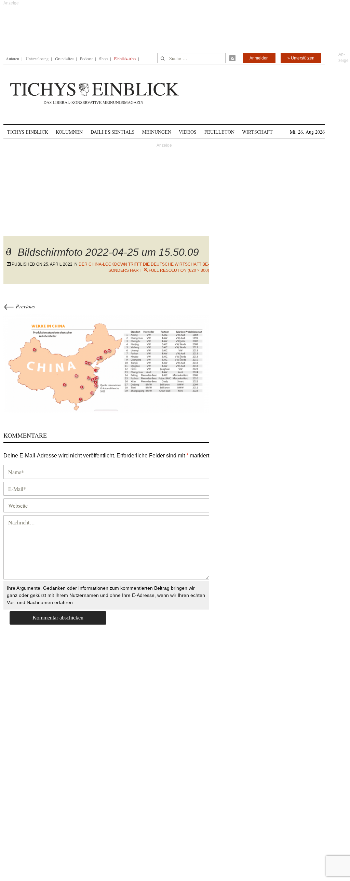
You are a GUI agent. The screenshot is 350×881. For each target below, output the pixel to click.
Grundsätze (64, 58)
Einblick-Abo (125, 58)
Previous (19, 306)
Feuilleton (219, 132)
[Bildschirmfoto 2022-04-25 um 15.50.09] (106, 362)
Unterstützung (37, 58)
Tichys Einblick (27, 132)
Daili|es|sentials (113, 132)
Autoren (12, 58)
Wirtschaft (257, 132)
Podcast (86, 58)
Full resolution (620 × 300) (179, 270)
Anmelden (259, 58)
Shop (103, 58)
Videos (188, 132)
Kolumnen (69, 132)
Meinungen (156, 132)
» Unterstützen (300, 58)
